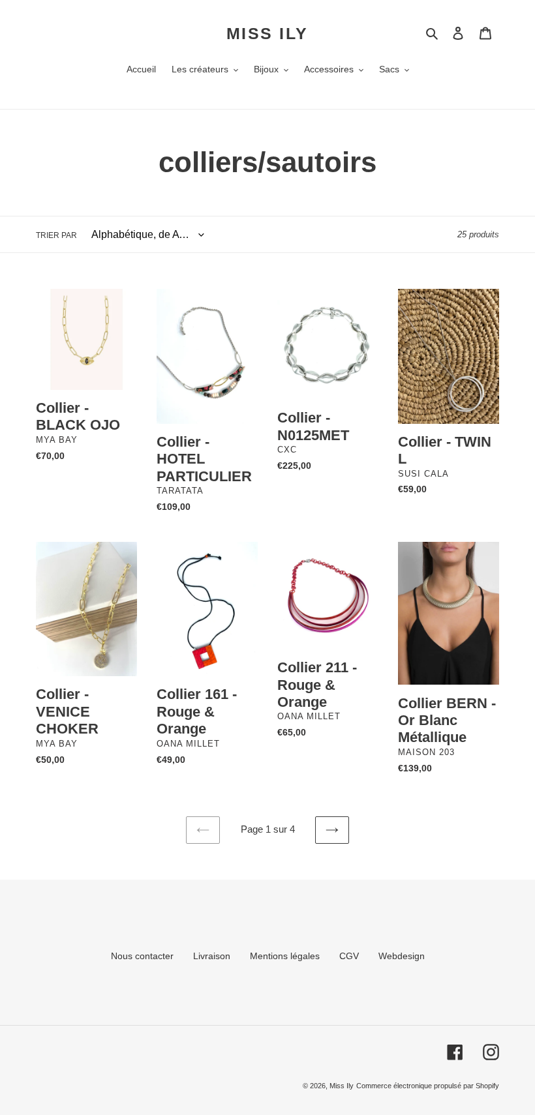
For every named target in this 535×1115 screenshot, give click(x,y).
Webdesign (401, 956)
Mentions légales (285, 956)
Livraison (211, 956)
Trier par (56, 235)
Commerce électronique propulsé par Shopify (427, 1086)
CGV (349, 956)
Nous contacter (142, 956)
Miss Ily (267, 33)
